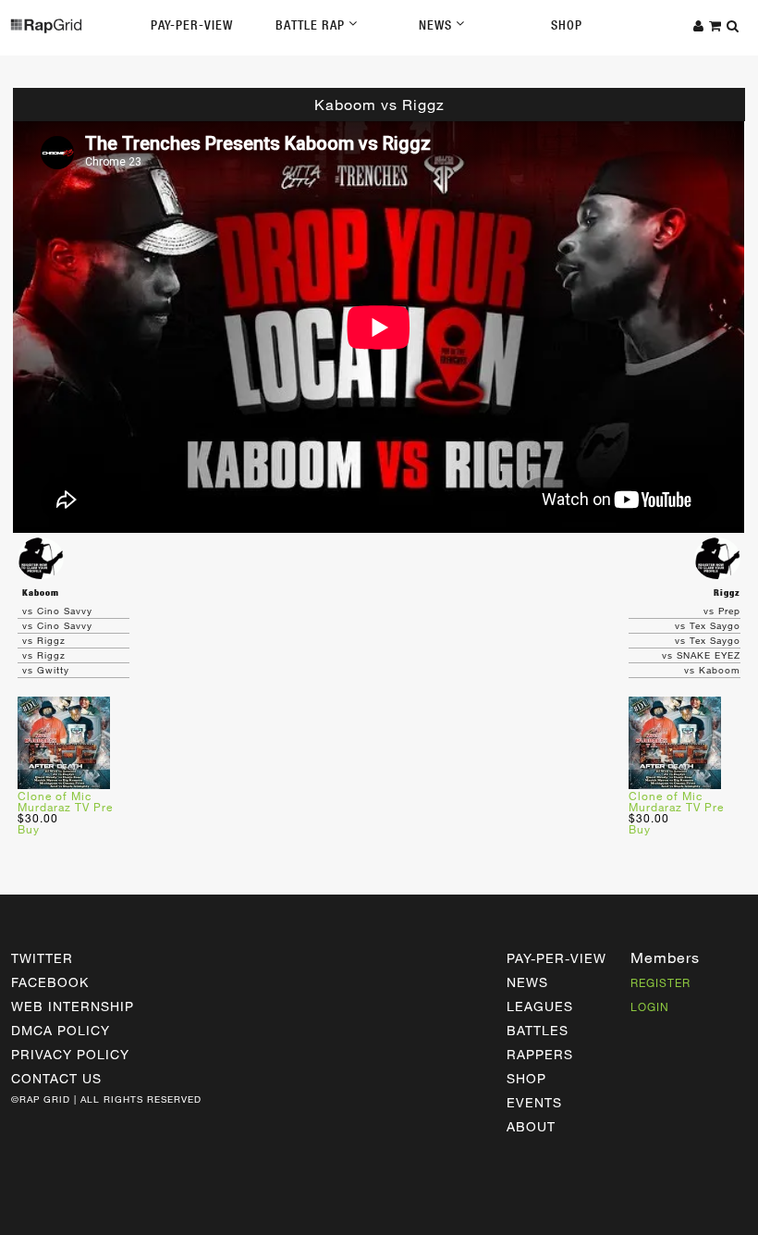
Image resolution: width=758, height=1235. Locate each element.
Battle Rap (311, 25)
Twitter (42, 958)
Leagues (540, 1006)
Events (534, 1102)
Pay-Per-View (192, 25)
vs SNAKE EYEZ (701, 655)
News (437, 25)
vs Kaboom (712, 669)
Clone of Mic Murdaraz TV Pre (65, 801)
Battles (537, 1030)
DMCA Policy (60, 1030)
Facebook (50, 982)
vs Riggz (44, 640)
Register (660, 982)
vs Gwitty (45, 669)
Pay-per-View (556, 958)
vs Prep (721, 610)
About (531, 1126)
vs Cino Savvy (57, 610)
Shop (566, 25)
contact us (56, 1078)
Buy (29, 828)
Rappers (540, 1054)
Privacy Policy (70, 1054)
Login (649, 1006)
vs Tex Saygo (707, 625)
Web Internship (72, 1006)
